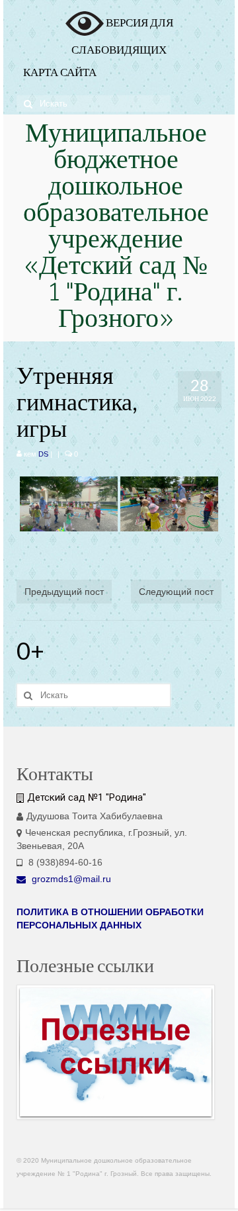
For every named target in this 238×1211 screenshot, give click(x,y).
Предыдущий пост (64, 591)
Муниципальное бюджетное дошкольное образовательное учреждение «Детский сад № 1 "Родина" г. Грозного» (116, 228)
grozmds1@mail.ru (70, 879)
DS (43, 454)
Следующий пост (176, 591)
